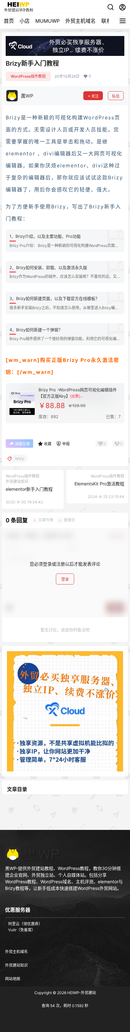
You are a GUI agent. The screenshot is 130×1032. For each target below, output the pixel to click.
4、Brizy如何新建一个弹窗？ (35, 329)
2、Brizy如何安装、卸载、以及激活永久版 (48, 267)
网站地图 (12, 978)
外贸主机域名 (80, 21)
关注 (95, 96)
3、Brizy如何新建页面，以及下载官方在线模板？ (54, 298)
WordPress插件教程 (28, 76)
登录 (65, 579)
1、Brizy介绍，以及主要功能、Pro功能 (45, 236)
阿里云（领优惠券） (25, 923)
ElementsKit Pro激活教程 (99, 483)
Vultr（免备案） (21, 929)
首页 (9, 21)
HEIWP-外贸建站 (81, 992)
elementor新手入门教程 (29, 489)
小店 (25, 21)
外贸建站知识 (16, 965)
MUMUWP (47, 21)
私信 (116, 96)
